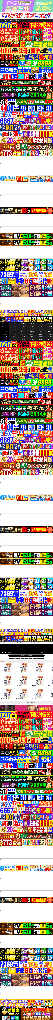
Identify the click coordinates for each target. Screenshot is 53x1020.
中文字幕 (23, 326)
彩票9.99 (41, 331)
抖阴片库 (4, 336)
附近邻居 (14, 329)
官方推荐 (4, 331)
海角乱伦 (50, 336)
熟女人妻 (23, 336)
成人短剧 (32, 339)
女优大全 (50, 334)
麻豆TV (22, 334)
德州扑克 (32, 331)
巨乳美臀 (32, 326)
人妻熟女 (41, 326)
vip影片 (14, 658)
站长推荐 (4, 329)
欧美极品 (50, 323)
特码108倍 (26, 658)
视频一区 (4, 323)
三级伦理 (14, 326)
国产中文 (14, 339)
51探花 (31, 334)
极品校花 (41, 339)
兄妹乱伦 (23, 339)
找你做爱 (32, 329)
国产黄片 (14, 336)
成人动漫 (9, 642)
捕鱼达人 (14, 331)
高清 (42, 652)
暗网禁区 (41, 336)
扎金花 (49, 331)
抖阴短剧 (50, 339)
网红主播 (23, 323)
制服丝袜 (50, 326)
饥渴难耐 (23, 329)
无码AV (4, 334)
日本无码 (32, 323)
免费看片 (4, 339)
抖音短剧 (14, 334)
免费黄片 (32, 336)
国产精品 (14, 323)
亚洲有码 (41, 323)
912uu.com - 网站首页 (11, 20)
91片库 (40, 334)
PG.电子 (39, 658)
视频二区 (4, 326)
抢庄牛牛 (23, 331)
